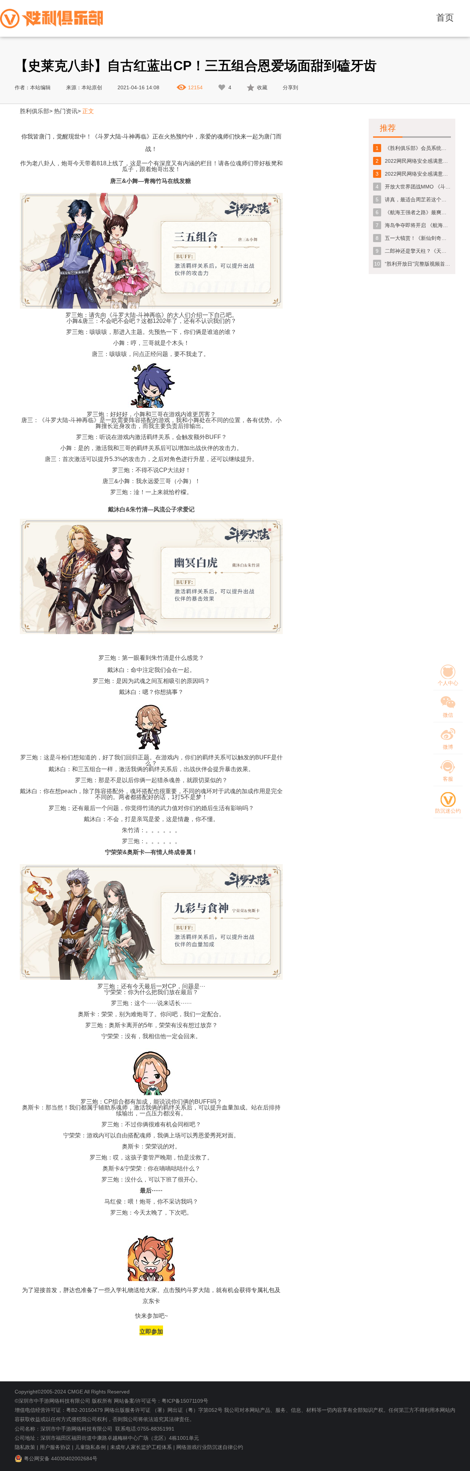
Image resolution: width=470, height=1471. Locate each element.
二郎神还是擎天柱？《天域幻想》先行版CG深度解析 (418, 251)
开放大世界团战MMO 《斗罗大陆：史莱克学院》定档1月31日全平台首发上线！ (418, 187)
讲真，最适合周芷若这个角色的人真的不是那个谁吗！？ (418, 199)
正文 (88, 111)
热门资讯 (65, 111)
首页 (445, 17)
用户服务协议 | (56, 1447)
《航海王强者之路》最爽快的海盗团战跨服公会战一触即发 (418, 212)
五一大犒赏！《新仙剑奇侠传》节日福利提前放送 (418, 238)
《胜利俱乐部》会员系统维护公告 (418, 148)
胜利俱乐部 (34, 111)
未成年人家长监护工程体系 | (142, 1447)
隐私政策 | (26, 1447)
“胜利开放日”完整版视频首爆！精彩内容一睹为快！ (418, 264)
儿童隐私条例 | (92, 1447)
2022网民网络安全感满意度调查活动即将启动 (418, 174)
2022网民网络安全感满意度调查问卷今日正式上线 (418, 161)
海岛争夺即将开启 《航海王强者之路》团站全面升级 (418, 225)
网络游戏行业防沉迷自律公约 (209, 1447)
